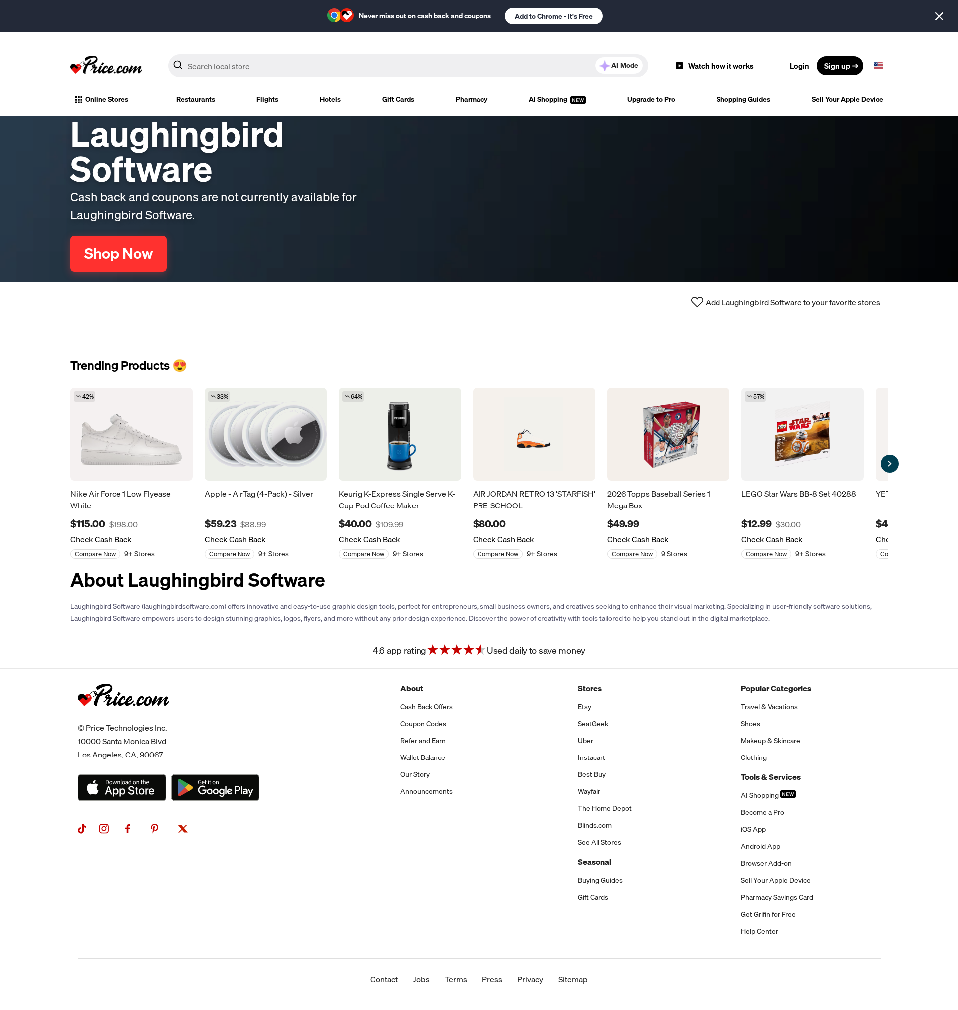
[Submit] (178, 68)
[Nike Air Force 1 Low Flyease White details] (131, 434)
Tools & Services (771, 776)
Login (799, 66)
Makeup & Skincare (770, 740)
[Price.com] (123, 717)
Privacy (530, 979)
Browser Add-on (766, 863)
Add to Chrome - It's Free (554, 16)
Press (492, 979)
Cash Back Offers (426, 706)
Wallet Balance (422, 757)
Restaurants (195, 99)
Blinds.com (595, 825)
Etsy (584, 706)
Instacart (591, 757)
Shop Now (118, 253)
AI (624, 65)
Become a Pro (762, 812)
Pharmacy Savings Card (777, 897)
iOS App (753, 829)
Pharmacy (471, 99)
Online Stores (106, 99)
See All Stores (599, 842)
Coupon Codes (423, 723)
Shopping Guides (743, 99)
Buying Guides (600, 880)
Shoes (750, 723)
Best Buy (592, 774)
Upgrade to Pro (651, 99)
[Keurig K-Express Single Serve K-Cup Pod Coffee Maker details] (400, 434)
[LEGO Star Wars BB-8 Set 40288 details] (802, 434)
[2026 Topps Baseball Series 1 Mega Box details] (668, 434)
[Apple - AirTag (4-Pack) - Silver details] (266, 434)
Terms (456, 979)
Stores (590, 688)
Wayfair (589, 791)
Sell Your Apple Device (847, 99)
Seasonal (594, 861)
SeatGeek (593, 723)
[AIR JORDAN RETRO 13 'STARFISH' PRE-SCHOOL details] (534, 434)
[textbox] (878, 66)
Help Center (759, 931)
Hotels (330, 99)
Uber (585, 740)
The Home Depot (605, 808)
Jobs (421, 979)
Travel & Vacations (769, 706)
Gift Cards (398, 99)
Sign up (837, 66)
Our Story (415, 774)
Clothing (754, 757)
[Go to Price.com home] (106, 65)
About (411, 688)
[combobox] (408, 65)
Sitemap (573, 979)
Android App (760, 846)
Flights (267, 99)
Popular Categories (776, 688)
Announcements (426, 791)
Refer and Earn (423, 740)
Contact (384, 979)
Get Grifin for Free (768, 914)
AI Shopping (549, 99)
